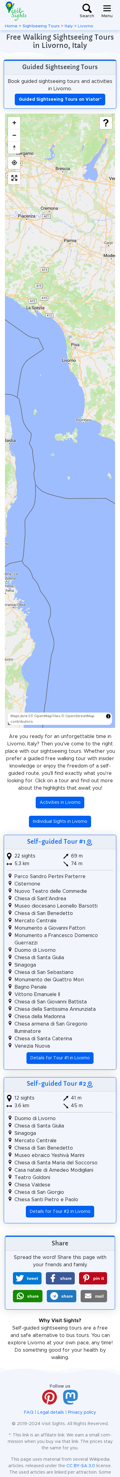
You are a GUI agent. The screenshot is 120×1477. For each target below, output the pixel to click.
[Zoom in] (14, 123)
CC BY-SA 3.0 (80, 1466)
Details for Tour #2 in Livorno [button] (60, 1211)
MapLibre (19, 716)
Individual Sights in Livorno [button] (60, 821)
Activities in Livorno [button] (60, 802)
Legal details (51, 1412)
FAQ (29, 1412)
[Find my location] (14, 163)
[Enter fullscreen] (14, 178)
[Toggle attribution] (108, 716)
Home (11, 26)
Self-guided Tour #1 (56, 841)
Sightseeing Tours (41, 26)
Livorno (85, 26)
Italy (69, 26)
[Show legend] (106, 123)
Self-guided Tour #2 (56, 1083)
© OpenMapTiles (45, 716)
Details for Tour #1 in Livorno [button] (60, 1058)
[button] (27, 1278)
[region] (60, 421)
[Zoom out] (14, 135)
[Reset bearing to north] (14, 147)
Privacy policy (82, 1412)
